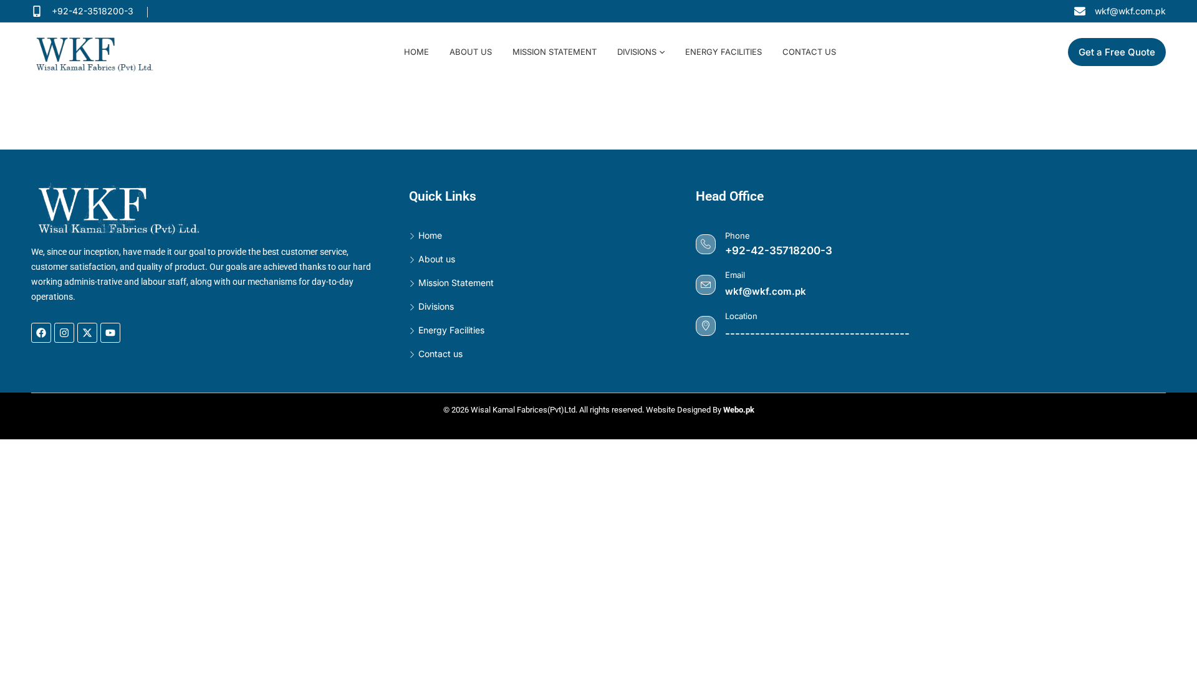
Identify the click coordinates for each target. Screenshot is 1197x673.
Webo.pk (738, 409)
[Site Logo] (109, 52)
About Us (470, 52)
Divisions (636, 52)
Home (416, 52)
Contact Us (809, 52)
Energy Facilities (723, 52)
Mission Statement (554, 52)
